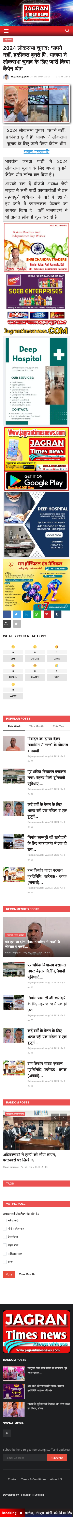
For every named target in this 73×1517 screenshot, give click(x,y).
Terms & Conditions (33, 1479)
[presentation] (55, 1117)
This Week (14, 726)
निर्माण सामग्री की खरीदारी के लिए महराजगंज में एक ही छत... (47, 843)
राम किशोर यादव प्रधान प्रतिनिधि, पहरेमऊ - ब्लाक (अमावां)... (47, 876)
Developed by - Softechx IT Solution (23, 1494)
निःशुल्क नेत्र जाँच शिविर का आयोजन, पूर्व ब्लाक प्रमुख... (47, 1370)
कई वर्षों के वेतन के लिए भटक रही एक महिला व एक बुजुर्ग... (47, 810)
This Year (59, 726)
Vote (9, 1274)
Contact (12, 1479)
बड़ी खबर (8, 39)
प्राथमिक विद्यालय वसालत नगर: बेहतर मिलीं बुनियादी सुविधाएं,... (47, 777)
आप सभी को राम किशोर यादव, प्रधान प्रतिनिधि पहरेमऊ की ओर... (46, 1388)
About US (56, 1479)
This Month (36, 726)
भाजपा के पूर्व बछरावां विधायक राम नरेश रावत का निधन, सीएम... (49, 1406)
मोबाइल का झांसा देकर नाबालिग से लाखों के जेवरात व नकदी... (48, 745)
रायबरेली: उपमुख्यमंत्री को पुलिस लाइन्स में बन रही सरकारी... (34, 1157)
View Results (27, 1274)
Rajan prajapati (20, 76)
